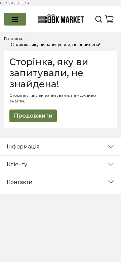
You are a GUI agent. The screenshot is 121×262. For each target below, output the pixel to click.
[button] (15, 19)
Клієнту (17, 164)
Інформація (23, 146)
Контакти (20, 182)
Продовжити (33, 116)
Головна (13, 38)
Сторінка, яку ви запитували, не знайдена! (55, 44)
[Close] (98, 230)
